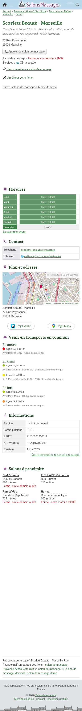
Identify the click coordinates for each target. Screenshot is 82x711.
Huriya (45, 491)
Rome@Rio (10, 491)
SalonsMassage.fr (45, 695)
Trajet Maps (63, 326)
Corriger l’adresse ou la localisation (61, 304)
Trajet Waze (23, 326)
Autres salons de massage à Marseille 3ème (30, 87)
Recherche (77, 4)
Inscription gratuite (57, 699)
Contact (40, 699)
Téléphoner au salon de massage (38, 250)
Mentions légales (24, 699)
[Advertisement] (41, 136)
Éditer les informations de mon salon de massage (55, 455)
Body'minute (11, 475)
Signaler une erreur (14, 231)
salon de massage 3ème (42, 673)
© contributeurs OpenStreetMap (62, 275)
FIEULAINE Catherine (55, 475)
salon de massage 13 (51, 668)
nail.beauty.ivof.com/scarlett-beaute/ (42, 256)
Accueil (4, 4)
